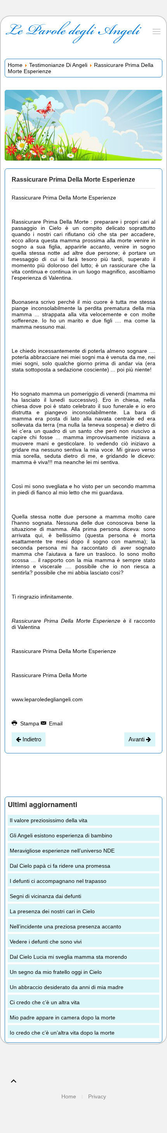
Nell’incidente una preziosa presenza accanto (65, 926)
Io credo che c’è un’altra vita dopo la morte (62, 1033)
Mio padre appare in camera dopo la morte (62, 1017)
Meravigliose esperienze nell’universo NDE (62, 851)
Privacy (97, 1096)
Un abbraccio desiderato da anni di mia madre (67, 987)
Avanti (137, 739)
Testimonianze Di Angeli (58, 65)
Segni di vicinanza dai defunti (45, 896)
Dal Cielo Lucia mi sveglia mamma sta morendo (68, 957)
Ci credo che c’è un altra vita (45, 1002)
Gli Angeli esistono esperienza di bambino (61, 835)
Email (55, 723)
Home (15, 65)
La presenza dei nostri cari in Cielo (52, 911)
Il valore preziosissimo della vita (48, 820)
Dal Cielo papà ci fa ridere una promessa (60, 866)
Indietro (31, 739)
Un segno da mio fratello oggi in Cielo (56, 972)
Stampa (30, 723)
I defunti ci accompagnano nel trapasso (58, 881)
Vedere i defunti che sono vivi (46, 942)
